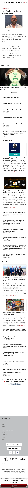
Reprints (3, 432)
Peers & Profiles (7, 261)
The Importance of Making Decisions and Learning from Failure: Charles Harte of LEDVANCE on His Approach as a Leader (14, 372)
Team (3, 424)
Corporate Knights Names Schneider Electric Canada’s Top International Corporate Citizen (13, 354)
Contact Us (4, 439)
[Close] (27, 480)
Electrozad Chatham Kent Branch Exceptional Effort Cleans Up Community (14, 345)
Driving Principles (5, 422)
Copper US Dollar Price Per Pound (14, 380)
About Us (3, 420)
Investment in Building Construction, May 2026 (13, 124)
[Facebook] (10, 452)
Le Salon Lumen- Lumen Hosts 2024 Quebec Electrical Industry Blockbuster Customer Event (14, 279)
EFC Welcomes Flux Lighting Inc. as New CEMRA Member (14, 255)
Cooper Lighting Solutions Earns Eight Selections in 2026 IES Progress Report (14, 191)
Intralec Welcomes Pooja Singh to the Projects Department (13, 230)
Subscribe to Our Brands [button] (14, 444)
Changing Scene (5, 8)
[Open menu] (27, 3)
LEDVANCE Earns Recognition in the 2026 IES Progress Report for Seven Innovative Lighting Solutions (13, 221)
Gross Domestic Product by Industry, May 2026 (13, 110)
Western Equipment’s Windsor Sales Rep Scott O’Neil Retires (14, 313)
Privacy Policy (5, 434)
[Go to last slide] (2, 79)
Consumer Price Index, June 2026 (12, 117)
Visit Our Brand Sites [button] (14, 448)
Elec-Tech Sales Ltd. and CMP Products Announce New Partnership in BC (14, 213)
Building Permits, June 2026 (11, 97)
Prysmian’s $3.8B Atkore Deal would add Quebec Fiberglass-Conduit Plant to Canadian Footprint (14, 133)
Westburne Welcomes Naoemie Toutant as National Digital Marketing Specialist (14, 329)
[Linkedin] (17, 452)
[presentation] (14, 77)
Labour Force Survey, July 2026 (12, 103)
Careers (3, 426)
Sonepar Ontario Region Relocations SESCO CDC (13, 362)
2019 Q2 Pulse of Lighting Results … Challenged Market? (13, 88)
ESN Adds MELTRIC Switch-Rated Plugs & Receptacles (14, 238)
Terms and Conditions (6, 436)
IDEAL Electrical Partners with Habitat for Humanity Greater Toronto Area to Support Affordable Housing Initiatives (14, 246)
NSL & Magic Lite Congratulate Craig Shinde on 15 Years (14, 157)
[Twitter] (14, 452)
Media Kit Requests (6, 437)
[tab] (11, 92)
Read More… (14, 172)
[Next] (26, 79)
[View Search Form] (1, 2)
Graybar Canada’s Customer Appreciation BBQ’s (11, 337)
